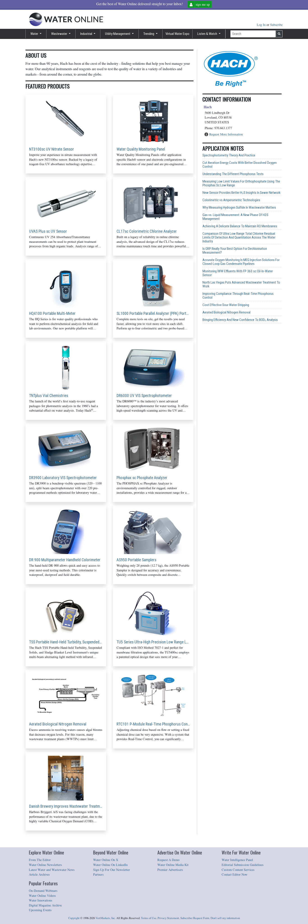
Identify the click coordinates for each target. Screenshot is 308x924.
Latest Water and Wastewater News (52, 870)
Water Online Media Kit (172, 865)
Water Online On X (105, 860)
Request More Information (226, 134)
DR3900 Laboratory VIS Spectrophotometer (63, 478)
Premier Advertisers (170, 870)
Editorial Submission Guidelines (243, 865)
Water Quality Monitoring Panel (141, 149)
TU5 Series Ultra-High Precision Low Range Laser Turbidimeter (153, 642)
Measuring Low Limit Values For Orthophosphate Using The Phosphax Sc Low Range (241, 183)
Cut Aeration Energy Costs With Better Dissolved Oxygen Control (239, 165)
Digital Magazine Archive (45, 905)
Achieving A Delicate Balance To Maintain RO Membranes (239, 226)
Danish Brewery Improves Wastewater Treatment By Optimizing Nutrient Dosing (66, 806)
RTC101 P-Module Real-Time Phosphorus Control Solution (153, 724)
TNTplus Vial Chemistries (48, 395)
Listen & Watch (207, 34)
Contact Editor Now (234, 874)
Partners (98, 874)
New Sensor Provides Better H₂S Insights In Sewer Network (241, 193)
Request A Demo (168, 860)
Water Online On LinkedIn (110, 865)
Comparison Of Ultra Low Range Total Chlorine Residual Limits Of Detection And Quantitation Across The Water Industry (238, 237)
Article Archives (39, 874)
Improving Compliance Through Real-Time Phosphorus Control (238, 296)
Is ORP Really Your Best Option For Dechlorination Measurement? (234, 251)
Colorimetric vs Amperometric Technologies (231, 200)
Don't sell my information (225, 918)
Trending (149, 34)
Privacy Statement (168, 918)
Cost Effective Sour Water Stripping (225, 305)
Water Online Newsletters (45, 865)
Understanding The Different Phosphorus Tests (233, 174)
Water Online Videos (42, 895)
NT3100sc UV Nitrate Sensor (51, 149)
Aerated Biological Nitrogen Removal (57, 724)
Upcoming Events (40, 910)
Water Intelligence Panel (237, 860)
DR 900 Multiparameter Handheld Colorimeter (64, 560)
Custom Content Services (238, 870)
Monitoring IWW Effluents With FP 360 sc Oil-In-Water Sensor (237, 273)
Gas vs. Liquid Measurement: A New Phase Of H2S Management (235, 217)
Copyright (74, 918)
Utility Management (118, 34)
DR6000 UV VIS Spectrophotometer (144, 395)
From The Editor (40, 860)
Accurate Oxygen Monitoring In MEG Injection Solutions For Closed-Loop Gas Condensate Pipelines (241, 262)
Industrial (86, 34)
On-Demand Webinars (43, 890)
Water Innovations (40, 900)
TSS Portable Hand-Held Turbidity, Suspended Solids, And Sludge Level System (66, 642)
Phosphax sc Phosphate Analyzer (142, 478)
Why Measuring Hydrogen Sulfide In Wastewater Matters (239, 208)
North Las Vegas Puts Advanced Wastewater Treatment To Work (241, 284)
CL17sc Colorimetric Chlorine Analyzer (147, 231)
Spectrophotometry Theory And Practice (228, 155)
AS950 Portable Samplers (136, 560)
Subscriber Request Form (194, 918)
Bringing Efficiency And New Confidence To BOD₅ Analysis (240, 320)
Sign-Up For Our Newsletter (111, 870)
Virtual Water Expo (177, 34)
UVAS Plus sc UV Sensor (48, 231)
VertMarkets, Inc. (106, 918)
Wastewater (59, 34)
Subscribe (276, 25)
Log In (262, 25)
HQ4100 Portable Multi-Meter (52, 313)
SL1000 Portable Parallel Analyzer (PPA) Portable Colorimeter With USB (153, 313)
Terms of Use (148, 918)
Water (34, 34)
